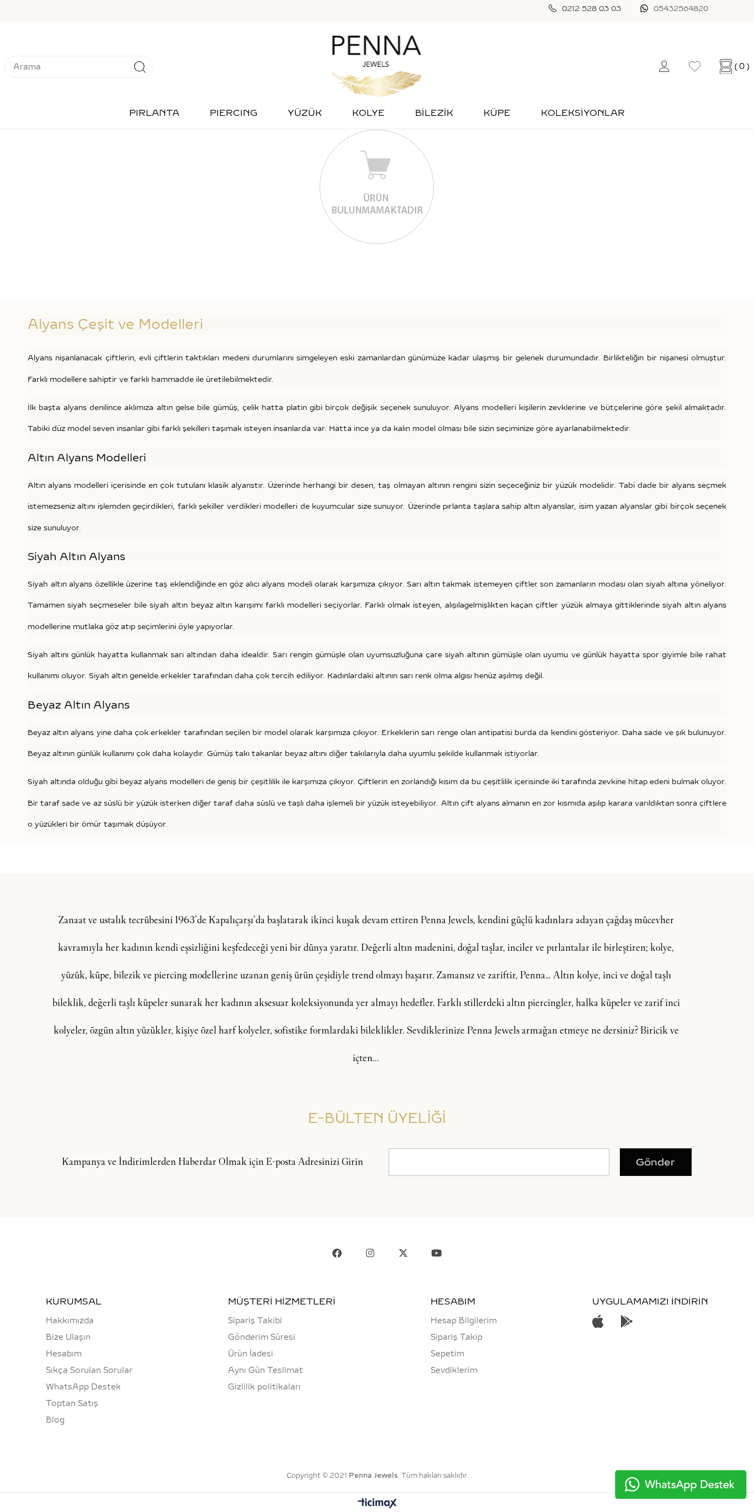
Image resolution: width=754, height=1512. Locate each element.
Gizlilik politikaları (264, 1387)
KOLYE (368, 113)
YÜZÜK (305, 113)
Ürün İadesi (250, 1354)
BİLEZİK (434, 113)
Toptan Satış (72, 1403)
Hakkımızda (70, 1320)
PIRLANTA (154, 113)
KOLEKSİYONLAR (583, 113)
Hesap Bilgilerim (464, 1320)
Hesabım (64, 1354)
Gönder (655, 1162)
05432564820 (681, 8)
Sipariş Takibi (255, 1320)
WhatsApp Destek (83, 1387)
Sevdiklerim (454, 1370)
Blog (55, 1420)
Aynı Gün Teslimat (265, 1370)
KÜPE (497, 113)
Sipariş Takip (456, 1337)
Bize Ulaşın (68, 1337)
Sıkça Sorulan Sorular (89, 1370)
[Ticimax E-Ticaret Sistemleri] (377, 1504)
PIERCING (233, 113)
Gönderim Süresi (261, 1337)
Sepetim (447, 1354)
